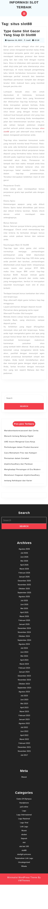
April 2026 (24, 565)
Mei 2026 (24, 561)
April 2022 (24, 735)
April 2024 (24, 660)
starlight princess (24, 854)
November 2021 (24, 751)
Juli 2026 (24, 553)
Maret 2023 (24, 711)
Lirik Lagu (24, 827)
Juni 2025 (24, 604)
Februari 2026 (24, 573)
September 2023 (24, 688)
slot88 (24, 850)
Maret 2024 (24, 664)
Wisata (24, 866)
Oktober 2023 (24, 684)
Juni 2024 (24, 652)
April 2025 (24, 612)
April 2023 (24, 707)
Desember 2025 (24, 581)
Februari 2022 (24, 743)
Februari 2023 (24, 715)
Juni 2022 (24, 731)
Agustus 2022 (24, 723)
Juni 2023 (24, 700)
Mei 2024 (24, 656)
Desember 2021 (24, 747)
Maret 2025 (24, 616)
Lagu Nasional (24, 819)
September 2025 (24, 593)
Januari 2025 (24, 624)
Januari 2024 (24, 672)
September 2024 (24, 640)
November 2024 (24, 632)
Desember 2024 (24, 628)
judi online (24, 807)
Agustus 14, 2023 (14, 40)
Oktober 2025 (24, 589)
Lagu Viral (24, 823)
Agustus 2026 (24, 549)
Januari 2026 (24, 577)
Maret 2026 (24, 569)
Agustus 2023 (24, 692)
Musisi (24, 830)
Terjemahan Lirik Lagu (24, 858)
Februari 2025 (24, 620)
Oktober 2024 (24, 636)
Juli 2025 (24, 600)
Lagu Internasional (24, 815)
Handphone (24, 803)
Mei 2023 (24, 703)
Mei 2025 (24, 608)
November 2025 (24, 585)
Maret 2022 (24, 739)
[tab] (24, 13)
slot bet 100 (24, 846)
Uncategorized (24, 862)
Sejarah (24, 838)
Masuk (24, 777)
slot (24, 842)
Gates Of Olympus (24, 799)
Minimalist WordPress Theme (22, 877)
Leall (28, 40)
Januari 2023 (24, 719)
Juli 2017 (24, 755)
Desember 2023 (24, 676)
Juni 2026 (24, 557)
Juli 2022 (24, 727)
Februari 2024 (24, 668)
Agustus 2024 (24, 644)
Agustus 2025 (24, 596)
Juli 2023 (24, 696)
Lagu (24, 811)
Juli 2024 (24, 648)
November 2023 (24, 680)
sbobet (24, 834)
